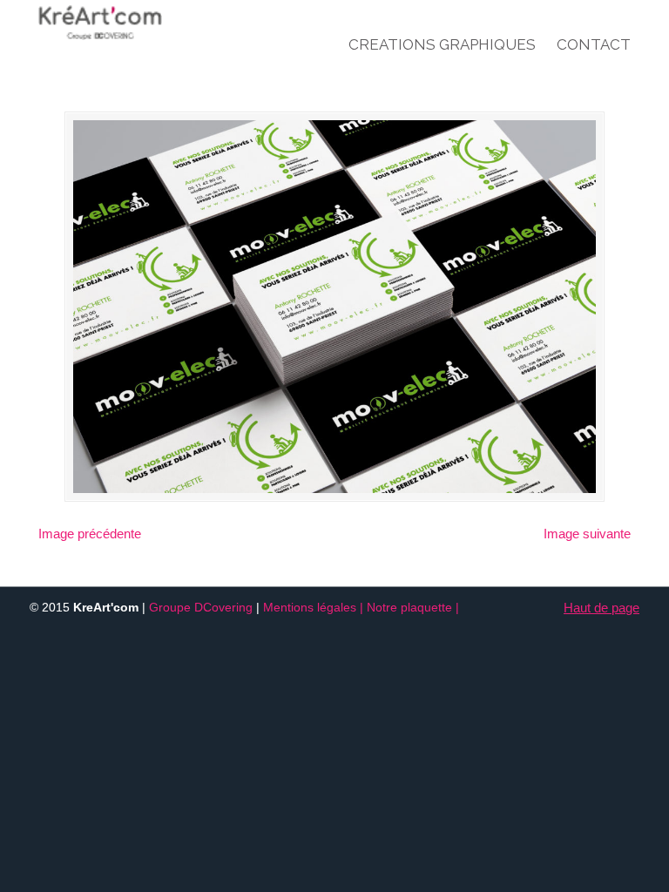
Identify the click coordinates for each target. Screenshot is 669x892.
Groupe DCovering (201, 607)
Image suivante (587, 533)
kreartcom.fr (134, 22)
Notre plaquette (409, 607)
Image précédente (89, 533)
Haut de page (601, 607)
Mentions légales (309, 607)
